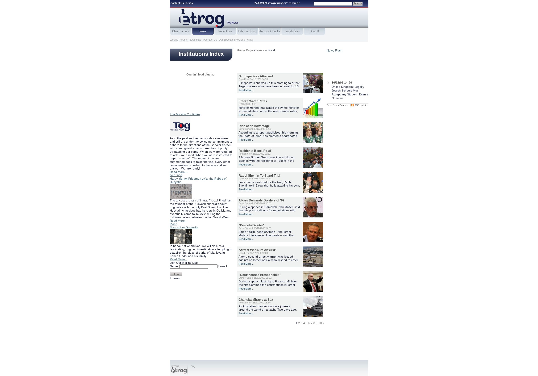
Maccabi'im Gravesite (184, 227)
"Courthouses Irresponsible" (260, 275)
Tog (193, 366)
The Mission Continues (185, 114)
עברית (189, 3)
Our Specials (226, 39)
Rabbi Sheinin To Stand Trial (259, 175)
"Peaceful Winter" (252, 225)
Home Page (245, 50)
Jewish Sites (292, 31)
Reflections (225, 31)
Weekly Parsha (178, 39)
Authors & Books (269, 31)
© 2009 (175, 366)
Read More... (178, 171)
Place (173, 224)
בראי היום (176, 175)
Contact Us (177, 3)
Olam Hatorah (180, 31)
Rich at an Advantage (254, 126)
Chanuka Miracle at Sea (256, 299)
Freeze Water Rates (253, 101)
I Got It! (314, 31)
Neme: (174, 266)
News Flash (195, 39)
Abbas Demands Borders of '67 (261, 200)
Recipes (240, 39)
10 (320, 323)
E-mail (222, 266)
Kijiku (250, 39)
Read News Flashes (337, 105)
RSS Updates (361, 105)
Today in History (247, 31)
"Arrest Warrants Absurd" (257, 250)
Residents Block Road (255, 150)
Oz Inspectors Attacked (256, 76)
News (202, 31)
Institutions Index (201, 54)
